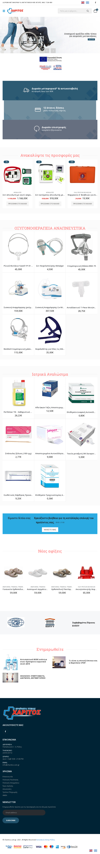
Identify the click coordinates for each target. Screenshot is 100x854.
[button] (5, 11)
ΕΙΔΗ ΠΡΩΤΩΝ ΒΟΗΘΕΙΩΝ (82, 192)
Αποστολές (7, 789)
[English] (83, 2)
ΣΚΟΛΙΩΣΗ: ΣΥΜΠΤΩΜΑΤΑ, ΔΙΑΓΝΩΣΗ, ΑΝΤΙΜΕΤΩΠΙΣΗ (32, 677)
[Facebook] (95, 2)
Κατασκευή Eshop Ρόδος (45, 840)
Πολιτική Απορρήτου (11, 783)
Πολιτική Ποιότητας (10, 780)
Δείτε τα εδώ (91, 39)
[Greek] (87, 2)
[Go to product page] (18, 247)
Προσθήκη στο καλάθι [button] (17, 204)
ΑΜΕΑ (5, 795)
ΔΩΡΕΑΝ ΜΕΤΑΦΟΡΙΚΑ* (11, 2)
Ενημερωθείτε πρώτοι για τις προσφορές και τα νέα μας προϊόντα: (29, 807)
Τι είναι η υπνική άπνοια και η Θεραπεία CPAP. (83, 661)
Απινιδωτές (17, 192)
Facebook (5, 731)
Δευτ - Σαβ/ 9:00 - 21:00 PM (13, 759)
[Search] (87, 11)
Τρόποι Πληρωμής (10, 792)
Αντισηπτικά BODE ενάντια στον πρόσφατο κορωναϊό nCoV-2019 (33, 661)
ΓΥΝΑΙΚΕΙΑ (14, 587)
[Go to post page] (10, 662)
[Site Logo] (15, 11)
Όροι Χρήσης (8, 786)
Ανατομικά (6, 587)
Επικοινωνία (8, 776)
